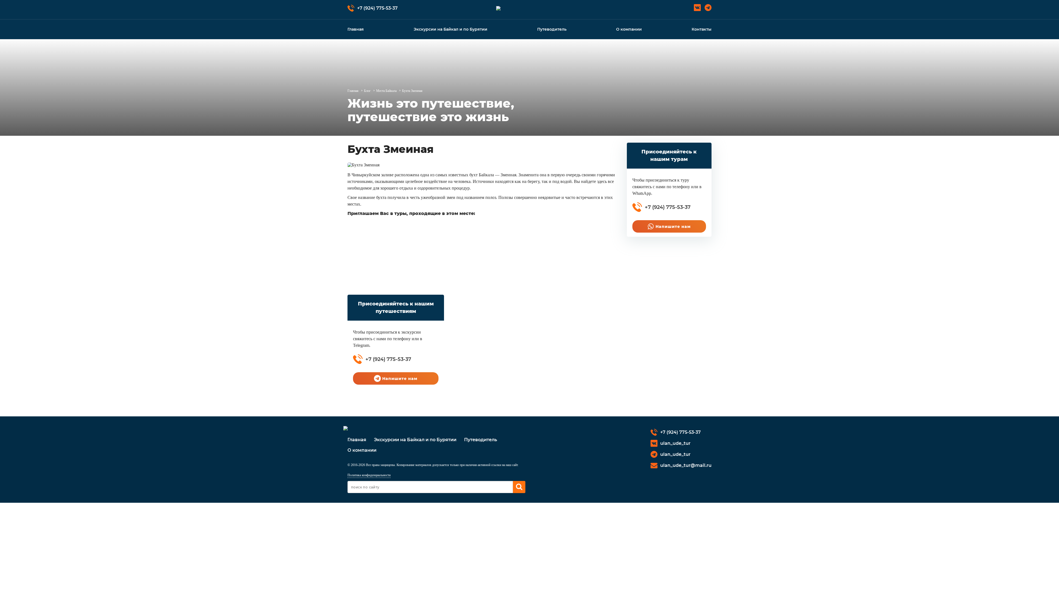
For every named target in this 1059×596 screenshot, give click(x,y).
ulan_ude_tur (675, 443)
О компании (629, 29)
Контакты (702, 29)
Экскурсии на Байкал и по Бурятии (450, 29)
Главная (355, 29)
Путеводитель (551, 29)
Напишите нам (673, 226)
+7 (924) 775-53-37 (377, 8)
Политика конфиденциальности (369, 475)
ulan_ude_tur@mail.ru (686, 465)
